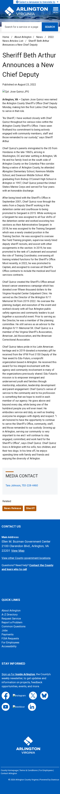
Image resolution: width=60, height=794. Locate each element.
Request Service (11, 618)
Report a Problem (12, 622)
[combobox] (36, 2)
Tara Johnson (13, 485)
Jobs (5, 630)
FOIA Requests (10, 638)
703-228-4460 (30, 485)
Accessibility (9, 646)
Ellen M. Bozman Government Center (26, 541)
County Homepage (9, 770)
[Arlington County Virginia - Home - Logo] (26, 11)
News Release (12, 508)
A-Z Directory (10, 614)
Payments (7, 634)
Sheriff (30, 508)
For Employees (10, 642)
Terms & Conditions (29, 770)
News (39, 37)
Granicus (55, 779)
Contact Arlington (9, 773)
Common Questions (13, 626)
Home (5, 37)
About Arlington (23, 37)
